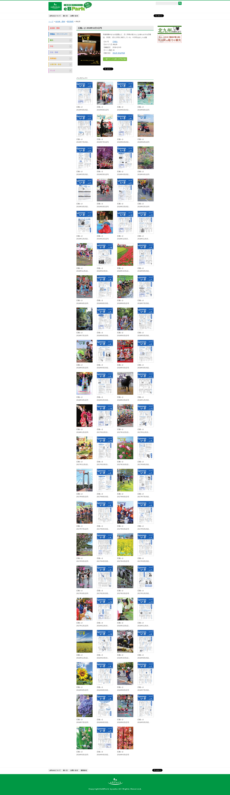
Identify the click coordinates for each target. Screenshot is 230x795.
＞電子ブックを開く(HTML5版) (115, 59)
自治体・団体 (60, 21)
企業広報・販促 (55, 64)
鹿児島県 (70, 21)
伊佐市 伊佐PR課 (119, 53)
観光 (51, 40)
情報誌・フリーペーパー (59, 34)
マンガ (52, 70)
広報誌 (115, 42)
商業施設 (53, 58)
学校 (51, 46)
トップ (50, 21)
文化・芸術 (54, 52)
